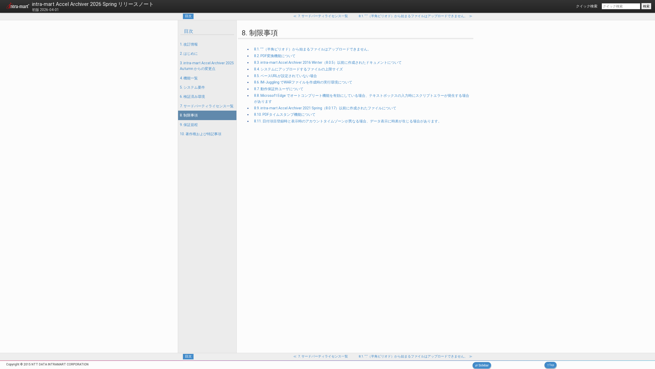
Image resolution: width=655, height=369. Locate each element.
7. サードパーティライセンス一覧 (207, 106)
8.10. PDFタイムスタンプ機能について (284, 114)
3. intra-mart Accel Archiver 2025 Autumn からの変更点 (207, 66)
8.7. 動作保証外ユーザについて (278, 89)
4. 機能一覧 (189, 78)
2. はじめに (189, 53)
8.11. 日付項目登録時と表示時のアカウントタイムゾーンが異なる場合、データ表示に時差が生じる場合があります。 (348, 121)
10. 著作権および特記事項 (200, 134)
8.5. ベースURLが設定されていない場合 (285, 76)
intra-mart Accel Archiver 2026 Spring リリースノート (93, 4)
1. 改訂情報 (189, 44)
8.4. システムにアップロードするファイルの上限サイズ (298, 69)
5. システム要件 (192, 87)
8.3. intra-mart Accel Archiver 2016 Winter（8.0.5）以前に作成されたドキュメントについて (328, 62)
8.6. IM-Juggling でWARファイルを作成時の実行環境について (303, 82)
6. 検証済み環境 (192, 96)
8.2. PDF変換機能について (275, 56)
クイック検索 (586, 6)
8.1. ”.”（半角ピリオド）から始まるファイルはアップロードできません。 (312, 49)
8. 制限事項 (189, 115)
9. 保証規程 (189, 125)
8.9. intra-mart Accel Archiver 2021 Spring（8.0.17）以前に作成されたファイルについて (325, 108)
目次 (188, 16)
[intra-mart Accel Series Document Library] (18, 7)
